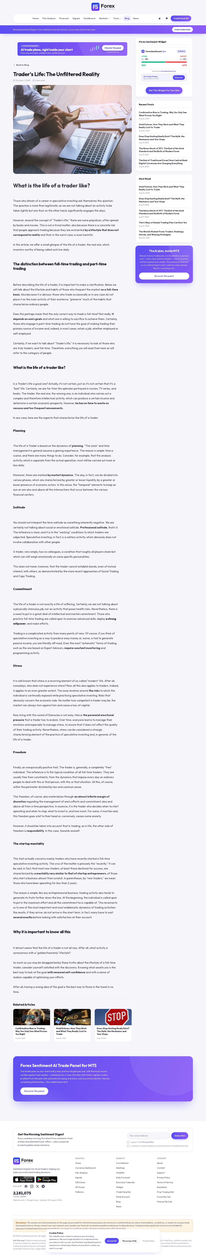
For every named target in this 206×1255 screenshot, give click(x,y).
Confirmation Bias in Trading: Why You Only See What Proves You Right (31, 1031)
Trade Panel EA (181, 18)
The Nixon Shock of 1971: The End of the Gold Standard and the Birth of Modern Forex (161, 150)
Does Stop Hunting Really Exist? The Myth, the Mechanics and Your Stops (113, 1031)
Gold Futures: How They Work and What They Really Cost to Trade (71, 1031)
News (136, 18)
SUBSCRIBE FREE (182, 29)
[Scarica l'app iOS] (160, 18)
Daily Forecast (123, 1177)
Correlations (122, 1163)
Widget (119, 1187)
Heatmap (120, 1168)
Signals (76, 18)
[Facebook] (26, 1186)
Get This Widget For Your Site (164, 90)
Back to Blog (22, 65)
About (160, 1163)
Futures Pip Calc (164, 1201)
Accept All (111, 1241)
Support (161, 1172)
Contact (161, 1168)
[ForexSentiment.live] (103, 7)
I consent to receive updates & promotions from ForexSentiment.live (159, 1146)
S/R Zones (80, 1182)
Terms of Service (165, 1182)
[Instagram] (31, 1186)
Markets (103, 18)
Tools (116, 18)
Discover (179, 77)
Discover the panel (164, 276)
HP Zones (80, 1187)
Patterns (79, 1192)
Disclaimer (162, 1187)
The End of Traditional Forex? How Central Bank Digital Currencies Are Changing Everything (163, 162)
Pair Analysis (49, 18)
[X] (37, 1186)
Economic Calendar (125, 1182)
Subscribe (180, 1135)
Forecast (64, 18)
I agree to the (142, 1142)
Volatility (120, 1172)
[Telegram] (43, 1186)
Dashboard (89, 18)
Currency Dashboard (85, 1168)
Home (36, 18)
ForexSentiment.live (168, 71)
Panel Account (123, 1196)
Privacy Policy (148, 1142)
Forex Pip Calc (164, 1196)
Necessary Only (129, 1241)
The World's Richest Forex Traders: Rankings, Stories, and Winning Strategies (161, 233)
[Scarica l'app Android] (167, 18)
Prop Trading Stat (165, 1192)
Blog (127, 18)
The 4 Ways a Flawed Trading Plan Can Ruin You (163, 222)
